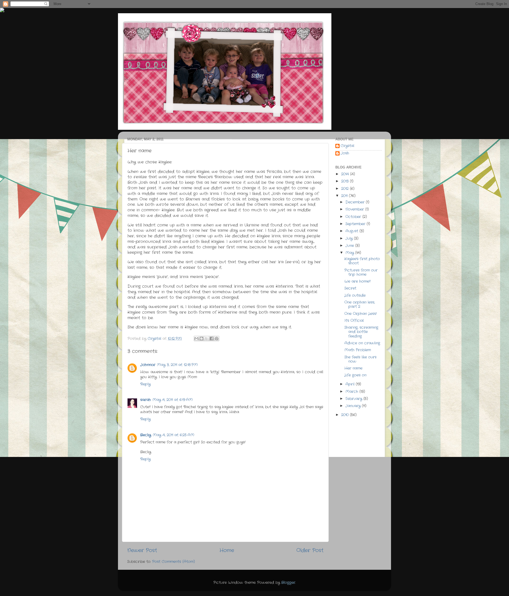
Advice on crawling (362, 343)
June (350, 245)
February (354, 398)
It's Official (354, 320)
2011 (345, 195)
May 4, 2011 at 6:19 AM (172, 399)
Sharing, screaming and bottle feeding (361, 332)
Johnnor (147, 364)
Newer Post (142, 550)
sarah (145, 399)
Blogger (288, 582)
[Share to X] (206, 338)
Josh (345, 153)
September (356, 223)
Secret (350, 288)
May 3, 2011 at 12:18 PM (177, 364)
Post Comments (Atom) (173, 561)
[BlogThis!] (201, 338)
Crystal (347, 146)
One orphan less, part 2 (359, 304)
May (350, 252)
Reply (145, 384)
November (355, 209)
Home (227, 550)
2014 (345, 174)
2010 (345, 414)
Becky (145, 435)
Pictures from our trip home (361, 272)
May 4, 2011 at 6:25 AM (173, 435)
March (352, 391)
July (349, 238)
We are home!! (357, 281)
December (355, 202)
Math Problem (357, 350)
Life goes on (355, 375)
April (350, 384)
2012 (345, 188)
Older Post (309, 550)
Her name (353, 368)
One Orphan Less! (360, 313)
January (353, 405)
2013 (345, 181)
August (352, 231)
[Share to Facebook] (211, 338)
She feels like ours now (360, 359)
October (353, 216)
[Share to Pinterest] (216, 338)
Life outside (355, 295)
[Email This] (196, 338)
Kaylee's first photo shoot (362, 261)
